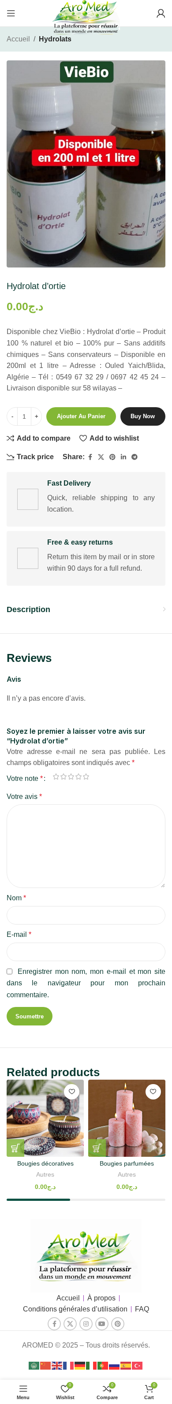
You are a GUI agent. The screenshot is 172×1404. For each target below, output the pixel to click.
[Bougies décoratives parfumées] (45, 1118)
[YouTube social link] (101, 1323)
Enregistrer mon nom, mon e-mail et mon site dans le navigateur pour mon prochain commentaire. (86, 983)
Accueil (18, 39)
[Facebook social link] (90, 457)
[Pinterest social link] (112, 457)
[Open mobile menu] (11, 13)
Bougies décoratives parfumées (45, 1167)
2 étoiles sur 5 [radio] (63, 776)
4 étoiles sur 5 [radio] (78, 776)
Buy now (143, 416)
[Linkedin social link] (123, 457)
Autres (45, 1174)
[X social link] (101, 457)
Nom (16, 898)
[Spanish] (126, 1365)
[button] (15, 1148)
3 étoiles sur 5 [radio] (71, 776)
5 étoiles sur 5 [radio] (86, 776)
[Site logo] (86, 19)
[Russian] (114, 1365)
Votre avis (24, 796)
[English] (57, 1365)
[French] (69, 1365)
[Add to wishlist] (71, 1091)
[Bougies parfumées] (126, 1118)
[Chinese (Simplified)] (46, 1365)
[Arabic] (34, 1365)
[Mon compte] (161, 13)
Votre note (25, 778)
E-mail (19, 934)
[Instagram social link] (86, 1323)
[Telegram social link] (134, 457)
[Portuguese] (103, 1365)
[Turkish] (137, 1365)
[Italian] (91, 1365)
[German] (80, 1365)
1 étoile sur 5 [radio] (56, 776)
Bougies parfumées (127, 1163)
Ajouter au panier (81, 416)
